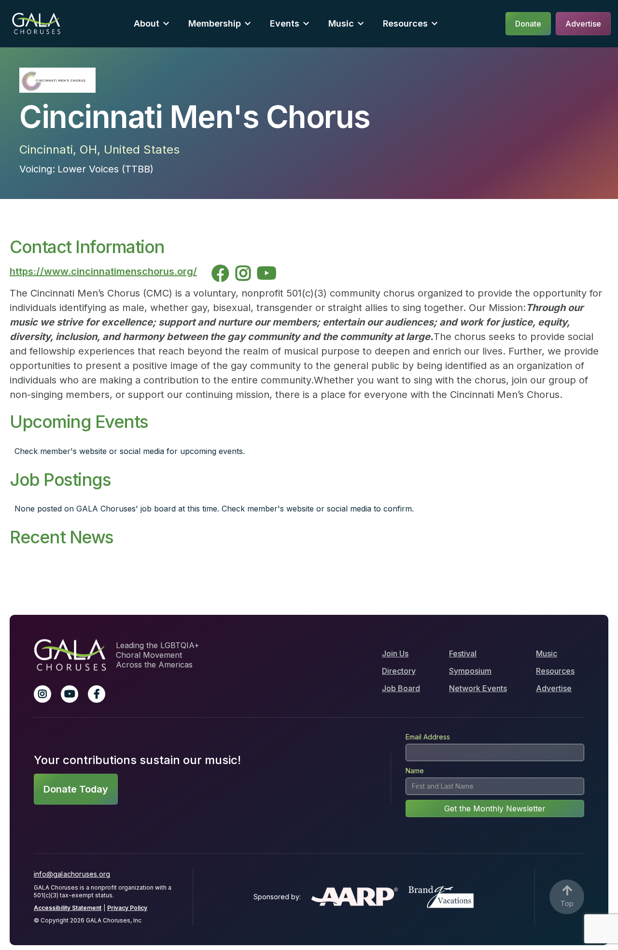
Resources (405, 23)
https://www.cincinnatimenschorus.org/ (103, 271)
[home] (36, 23)
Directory (399, 671)
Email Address (428, 737)
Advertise (554, 688)
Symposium (470, 671)
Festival (463, 653)
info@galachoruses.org (72, 874)
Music (546, 653)
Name (415, 770)
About (146, 23)
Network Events (478, 688)
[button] (151, 23)
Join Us (395, 653)
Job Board (401, 688)
